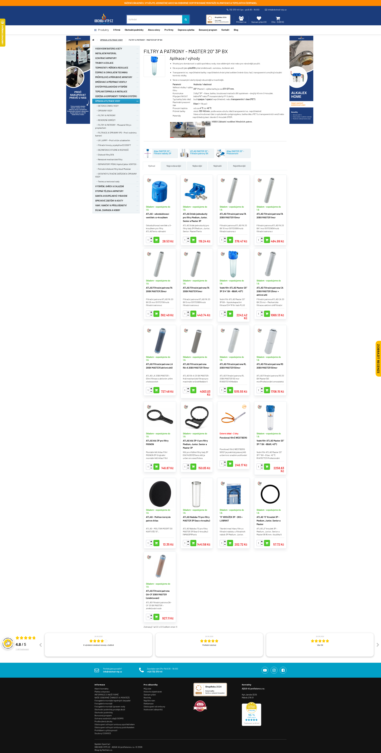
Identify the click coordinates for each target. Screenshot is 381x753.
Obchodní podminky (134, 29)
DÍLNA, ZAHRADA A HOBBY (107, 210)
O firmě (116, 29)
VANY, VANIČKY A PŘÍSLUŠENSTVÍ (111, 205)
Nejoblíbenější (239, 166)
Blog (236, 29)
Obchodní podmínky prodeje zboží (110, 709)
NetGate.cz (107, 750)
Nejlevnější (197, 166)
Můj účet (147, 688)
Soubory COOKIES (103, 733)
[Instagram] (274, 670)
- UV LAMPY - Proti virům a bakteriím (112, 140)
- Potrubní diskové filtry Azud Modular (113, 169)
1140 (22, 649)
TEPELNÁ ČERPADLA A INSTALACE (111, 91)
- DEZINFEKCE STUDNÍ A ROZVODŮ (112, 150)
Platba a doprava (102, 691)
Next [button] (378, 645)
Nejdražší (217, 166)
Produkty (102, 29)
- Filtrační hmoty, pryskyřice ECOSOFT (113, 145)
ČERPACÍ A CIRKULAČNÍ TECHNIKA (111, 72)
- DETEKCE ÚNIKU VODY (107, 106)
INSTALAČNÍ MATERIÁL (106, 53)
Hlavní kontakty (101, 688)
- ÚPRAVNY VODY (103, 110)
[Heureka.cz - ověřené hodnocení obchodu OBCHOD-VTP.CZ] (251, 713)
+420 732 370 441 (154, 671)
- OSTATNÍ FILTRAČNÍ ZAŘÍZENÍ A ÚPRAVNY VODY (116, 175)
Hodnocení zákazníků (153, 709)
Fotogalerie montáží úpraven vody (110, 706)
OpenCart (106, 744)
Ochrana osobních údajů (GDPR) (109, 718)
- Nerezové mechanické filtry (108, 159)
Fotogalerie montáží (103, 703)
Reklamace (148, 703)
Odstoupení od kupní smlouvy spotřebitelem (115, 724)
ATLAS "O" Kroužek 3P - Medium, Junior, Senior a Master (269, 520)
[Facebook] (283, 670)
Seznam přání (150, 694)
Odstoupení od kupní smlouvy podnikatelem (114, 727)
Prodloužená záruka (103, 721)
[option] (98, 645)
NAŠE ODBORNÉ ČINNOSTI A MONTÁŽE (112, 697)
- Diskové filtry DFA (104, 154)
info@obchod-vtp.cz (277, 9)
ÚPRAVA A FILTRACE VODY (111, 40)
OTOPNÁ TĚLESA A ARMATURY (109, 191)
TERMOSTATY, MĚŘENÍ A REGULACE (111, 67)
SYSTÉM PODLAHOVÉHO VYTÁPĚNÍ (111, 86)
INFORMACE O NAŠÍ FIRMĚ (107, 694)
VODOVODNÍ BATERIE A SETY (108, 48)
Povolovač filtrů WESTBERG (233, 437)
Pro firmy (168, 29)
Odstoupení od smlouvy (154, 706)
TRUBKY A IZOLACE (104, 63)
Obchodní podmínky (104, 712)
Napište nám (149, 700)
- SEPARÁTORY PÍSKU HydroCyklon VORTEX (115, 164)
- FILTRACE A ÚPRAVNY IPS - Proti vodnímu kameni (116, 134)
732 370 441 (244, 9)
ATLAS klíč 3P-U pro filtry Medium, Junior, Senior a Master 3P (195, 444)
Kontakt (225, 29)
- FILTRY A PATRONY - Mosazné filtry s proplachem (113, 126)
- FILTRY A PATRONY (105, 115)
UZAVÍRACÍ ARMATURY (106, 58)
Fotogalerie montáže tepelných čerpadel (112, 700)
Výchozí (151, 166)
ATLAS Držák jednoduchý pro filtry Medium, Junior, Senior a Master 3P (195, 217)
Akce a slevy (154, 29)
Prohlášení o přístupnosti (106, 730)
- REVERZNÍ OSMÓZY (105, 120)
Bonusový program (208, 29)
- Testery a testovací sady (107, 181)
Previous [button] (40, 645)
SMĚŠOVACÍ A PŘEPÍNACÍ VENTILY (111, 82)
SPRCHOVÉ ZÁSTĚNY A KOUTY (109, 200)
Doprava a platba (186, 29)
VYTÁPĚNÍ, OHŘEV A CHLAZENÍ (109, 186)
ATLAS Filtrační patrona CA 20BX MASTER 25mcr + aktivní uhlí (270, 291)
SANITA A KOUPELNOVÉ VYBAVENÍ (111, 196)
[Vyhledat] (185, 19)
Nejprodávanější (174, 166)
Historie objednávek (153, 691)
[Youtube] (264, 670)
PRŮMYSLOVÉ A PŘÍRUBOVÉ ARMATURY (113, 77)
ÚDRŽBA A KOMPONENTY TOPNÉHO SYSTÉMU (116, 96)
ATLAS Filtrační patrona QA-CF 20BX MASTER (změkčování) (158, 594)
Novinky (147, 697)
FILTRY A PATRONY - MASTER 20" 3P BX (145, 40)
